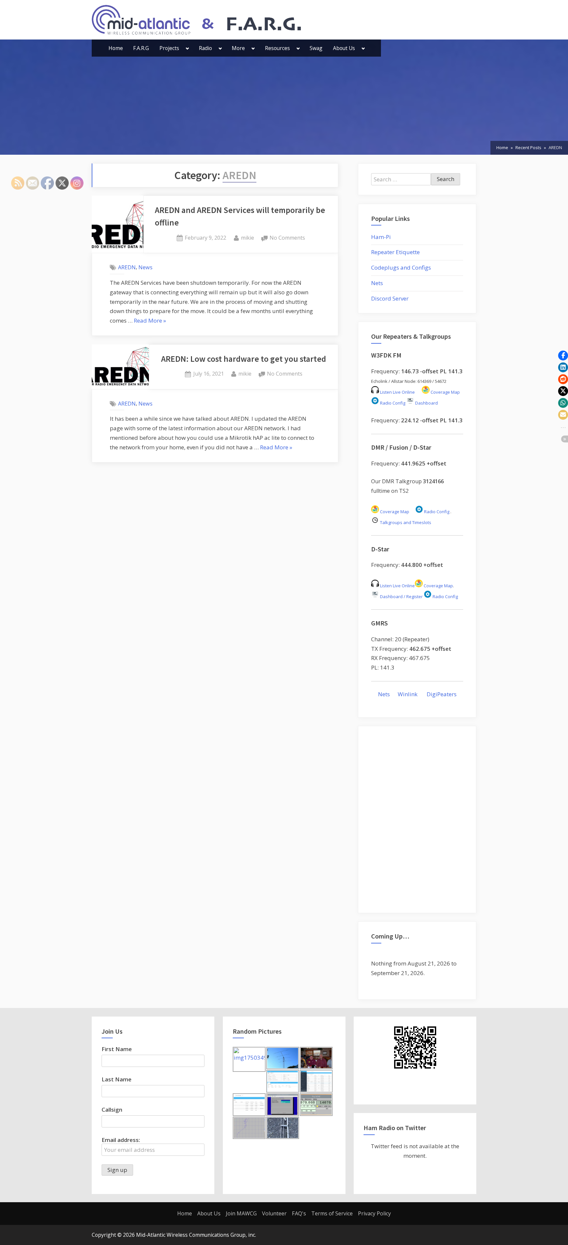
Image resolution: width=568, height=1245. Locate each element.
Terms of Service (332, 1213)
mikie (247, 237)
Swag (316, 48)
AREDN (127, 267)
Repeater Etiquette (395, 252)
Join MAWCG (241, 1213)
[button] (563, 355)
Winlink (408, 694)
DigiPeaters (442, 694)
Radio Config (392, 403)
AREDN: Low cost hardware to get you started (243, 359)
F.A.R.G (141, 48)
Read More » (150, 321)
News (145, 267)
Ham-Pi (381, 237)
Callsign (112, 1109)
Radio (205, 48)
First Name (117, 1049)
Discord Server (390, 298)
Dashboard (426, 403)
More (238, 48)
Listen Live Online (397, 392)
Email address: (121, 1140)
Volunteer (274, 1213)
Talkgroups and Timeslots (405, 522)
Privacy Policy (374, 1213)
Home (115, 48)
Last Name (116, 1079)
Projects (169, 48)
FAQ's (299, 1213)
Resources (277, 48)
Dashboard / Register (401, 596)
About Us (344, 48)
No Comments (287, 238)
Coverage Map (445, 392)
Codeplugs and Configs (401, 267)
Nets (377, 283)
